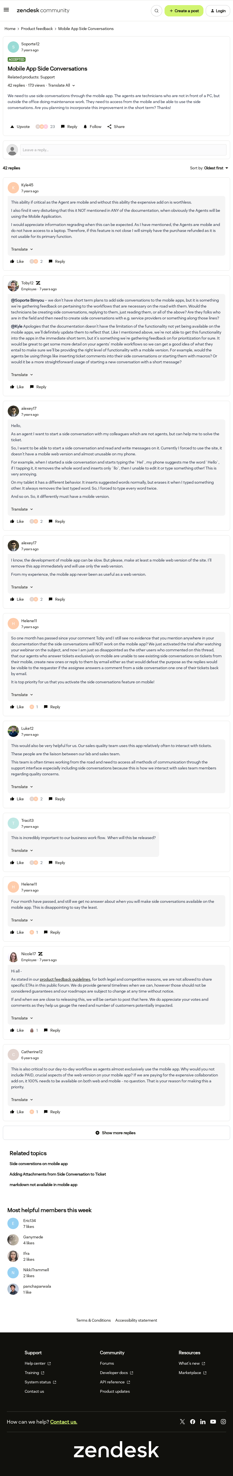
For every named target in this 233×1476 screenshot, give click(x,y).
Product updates (115, 1391)
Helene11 (29, 620)
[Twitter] (182, 1421)
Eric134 (29, 1220)
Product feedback (37, 28)
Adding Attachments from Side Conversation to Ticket (58, 1174)
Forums (107, 1363)
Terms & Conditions (93, 1320)
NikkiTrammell (36, 1269)
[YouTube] (213, 1421)
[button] (6, 11)
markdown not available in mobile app (43, 1184)
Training (32, 1372)
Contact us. (63, 1422)
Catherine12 (32, 1051)
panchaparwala (37, 1286)
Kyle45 (27, 184)
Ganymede (33, 1237)
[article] (116, 224)
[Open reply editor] (116, 150)
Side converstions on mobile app (39, 1163)
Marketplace (190, 1372)
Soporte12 (30, 43)
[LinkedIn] (203, 1421)
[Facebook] (192, 1421)
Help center (35, 1363)
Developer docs (114, 1372)
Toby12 (27, 282)
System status (38, 1382)
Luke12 (27, 728)
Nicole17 (28, 953)
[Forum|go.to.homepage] (43, 10)
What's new (190, 1363)
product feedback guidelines (65, 979)
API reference (113, 1382)
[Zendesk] (116, 1455)
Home (10, 28)
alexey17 (28, 408)
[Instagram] (223, 1421)
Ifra (26, 1253)
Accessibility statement (136, 1320)
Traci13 (27, 820)
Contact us (34, 1391)
